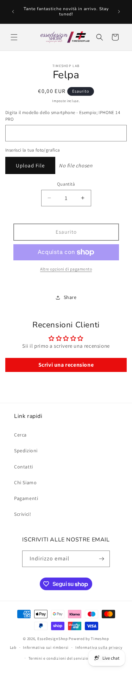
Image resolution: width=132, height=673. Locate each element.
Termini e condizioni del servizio (58, 658)
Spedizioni (26, 450)
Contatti (23, 467)
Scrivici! (22, 514)
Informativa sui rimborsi (46, 647)
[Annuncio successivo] (119, 11)
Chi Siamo (25, 482)
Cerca (20, 435)
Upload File (30, 165)
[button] (14, 37)
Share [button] (70, 297)
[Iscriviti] (101, 559)
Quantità (66, 184)
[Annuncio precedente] (13, 11)
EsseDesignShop (52, 638)
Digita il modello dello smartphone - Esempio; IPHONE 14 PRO (62, 115)
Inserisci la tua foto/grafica (32, 150)
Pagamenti (26, 498)
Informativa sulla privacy (98, 647)
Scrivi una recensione (66, 364)
